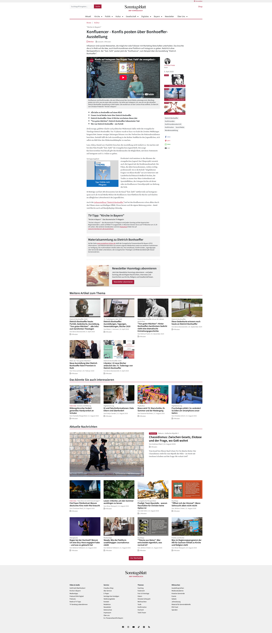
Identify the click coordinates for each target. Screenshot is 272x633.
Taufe (139, 604)
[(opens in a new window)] (123, 627)
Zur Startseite (136, 558)
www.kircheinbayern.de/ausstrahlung (101, 229)
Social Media (180, 127)
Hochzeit (141, 610)
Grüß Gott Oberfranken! (77, 588)
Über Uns (181, 16)
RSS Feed (175, 607)
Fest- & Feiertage (143, 593)
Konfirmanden (170, 121)
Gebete (174, 599)
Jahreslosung (176, 602)
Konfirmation (169, 127)
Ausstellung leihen (178, 588)
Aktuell (88, 16)
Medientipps (74, 593)
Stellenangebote (109, 599)
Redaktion (107, 604)
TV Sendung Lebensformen (79, 604)
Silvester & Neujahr (144, 599)
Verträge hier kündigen (111, 596)
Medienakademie (177, 591)
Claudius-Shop (108, 588)
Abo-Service (108, 591)
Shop (200, 6)
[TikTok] (139, 627)
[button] (90, 41)
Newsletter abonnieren (123, 281)
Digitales (145, 16)
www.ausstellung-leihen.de (106, 243)
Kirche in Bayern (75, 591)
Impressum (107, 613)
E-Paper (106, 593)
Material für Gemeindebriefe (181, 604)
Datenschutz (108, 610)
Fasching (141, 588)
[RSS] (149, 627)
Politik (107, 16)
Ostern (140, 596)
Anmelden (199, 1)
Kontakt (106, 602)
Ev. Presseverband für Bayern (113, 618)
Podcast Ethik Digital (77, 596)
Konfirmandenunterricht (173, 124)
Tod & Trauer (142, 613)
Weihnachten (142, 602)
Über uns (107, 615)
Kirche (97, 16)
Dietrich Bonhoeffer (171, 118)
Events (174, 596)
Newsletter (169, 16)
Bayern (157, 16)
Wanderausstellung (171, 130)
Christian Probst (169, 65)
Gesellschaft (131, 16)
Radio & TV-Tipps (75, 602)
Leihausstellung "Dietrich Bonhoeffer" (109, 202)
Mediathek (124, 227)
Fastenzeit (141, 591)
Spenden (175, 610)
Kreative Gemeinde (178, 593)
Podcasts (73, 599)
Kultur (118, 16)
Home (89, 22)
